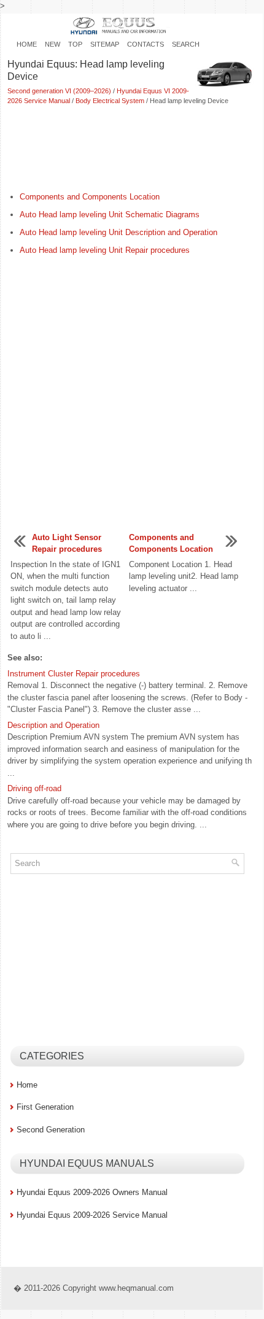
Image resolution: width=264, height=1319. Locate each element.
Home (27, 44)
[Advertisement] (132, 149)
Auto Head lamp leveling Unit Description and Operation (118, 232)
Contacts (145, 44)
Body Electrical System (110, 100)
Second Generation (51, 1129)
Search (186, 44)
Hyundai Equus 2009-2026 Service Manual (92, 1215)
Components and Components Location (90, 196)
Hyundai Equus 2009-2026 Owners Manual (92, 1192)
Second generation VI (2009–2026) (59, 91)
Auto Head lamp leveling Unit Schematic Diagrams (110, 214)
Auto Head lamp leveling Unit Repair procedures (105, 250)
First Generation (45, 1107)
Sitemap (104, 44)
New (52, 44)
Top (75, 44)
